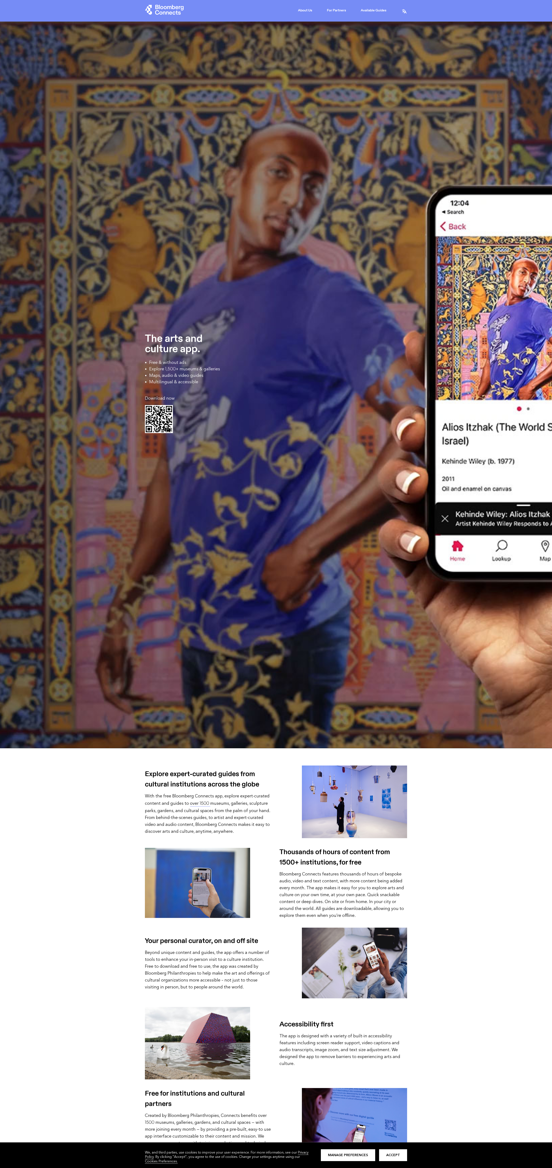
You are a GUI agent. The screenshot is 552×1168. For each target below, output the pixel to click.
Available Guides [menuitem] (373, 10)
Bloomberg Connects (164, 11)
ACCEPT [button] (393, 1155)
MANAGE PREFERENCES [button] (348, 1155)
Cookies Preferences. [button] (161, 1161)
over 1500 (200, 803)
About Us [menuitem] (305, 10)
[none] (305, 11)
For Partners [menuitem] (336, 10)
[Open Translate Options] (404, 11)
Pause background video (17, 746)
